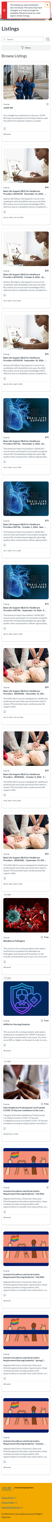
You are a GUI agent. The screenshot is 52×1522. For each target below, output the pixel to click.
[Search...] (23, 39)
